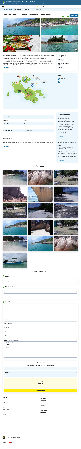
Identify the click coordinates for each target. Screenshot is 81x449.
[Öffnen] (2, 6)
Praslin (10, 9)
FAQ (3, 407)
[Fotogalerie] (76, 50)
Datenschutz (43, 400)
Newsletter (43, 405)
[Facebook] (41, 412)
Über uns (5, 400)
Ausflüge (5, 9)
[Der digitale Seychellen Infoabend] (40, 2)
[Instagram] (43, 412)
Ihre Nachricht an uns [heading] (8, 344)
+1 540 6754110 (10, 437)
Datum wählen (7, 281)
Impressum (43, 398)
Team (4, 402)
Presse (4, 414)
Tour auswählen (74, 15)
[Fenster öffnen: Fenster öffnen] (78, 6)
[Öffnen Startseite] (40, 6)
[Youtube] (45, 412)
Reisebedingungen (44, 403)
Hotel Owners (6, 409)
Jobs (41, 407)
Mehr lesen (6, 67)
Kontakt (4, 404)
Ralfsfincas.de (43, 410)
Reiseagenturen (6, 412)
